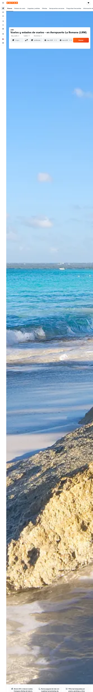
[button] (3, 3)
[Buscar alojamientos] (3, 12)
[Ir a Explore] (3, 21)
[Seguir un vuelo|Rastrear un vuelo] (3, 25)
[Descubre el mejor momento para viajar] (3, 29)
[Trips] (3, 34)
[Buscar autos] (3, 16)
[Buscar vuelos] (3, 8)
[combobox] (38, 36)
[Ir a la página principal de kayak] (12, 3)
